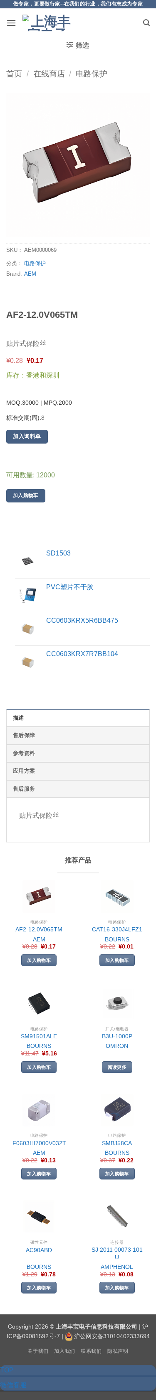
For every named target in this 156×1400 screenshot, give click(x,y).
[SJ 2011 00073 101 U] (117, 1216)
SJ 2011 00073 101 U (117, 1254)
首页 (14, 73)
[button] (11, 23)
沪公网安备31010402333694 (112, 1336)
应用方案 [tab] (24, 771)
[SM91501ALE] (38, 1003)
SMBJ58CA (117, 1143)
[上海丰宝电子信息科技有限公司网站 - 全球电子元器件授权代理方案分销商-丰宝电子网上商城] (47, 23)
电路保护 (91, 73)
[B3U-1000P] (117, 1003)
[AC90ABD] (38, 1216)
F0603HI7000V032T (39, 1143)
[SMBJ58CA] (117, 1110)
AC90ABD (39, 1250)
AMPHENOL (117, 1267)
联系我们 (91, 1351)
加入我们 (64, 1351)
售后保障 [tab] (24, 735)
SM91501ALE (39, 1036)
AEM (30, 274)
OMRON (117, 1046)
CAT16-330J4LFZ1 (117, 929)
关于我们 (37, 1351)
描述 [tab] (18, 718)
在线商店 (49, 73)
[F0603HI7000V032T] (38, 1110)
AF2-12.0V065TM (38, 929)
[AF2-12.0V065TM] (38, 896)
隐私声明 (117, 1351)
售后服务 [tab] (24, 789)
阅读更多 (117, 1067)
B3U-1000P (117, 1036)
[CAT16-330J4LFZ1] (117, 896)
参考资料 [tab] (24, 753)
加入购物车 (26, 495)
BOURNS (117, 939)
